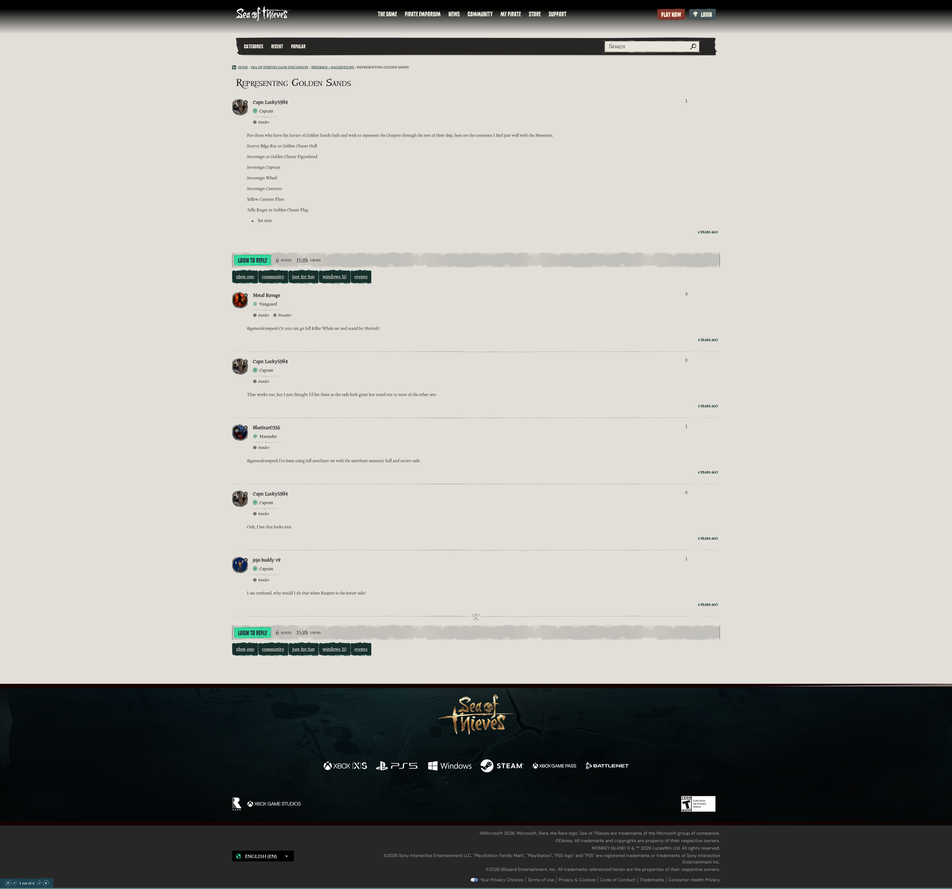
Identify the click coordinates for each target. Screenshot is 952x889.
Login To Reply (252, 260)
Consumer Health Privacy (694, 880)
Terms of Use (541, 880)
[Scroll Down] (39, 883)
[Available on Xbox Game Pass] (554, 766)
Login (706, 14)
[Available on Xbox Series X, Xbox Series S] (345, 766)
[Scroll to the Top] (8, 883)
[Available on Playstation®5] (397, 766)
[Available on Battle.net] (607, 766)
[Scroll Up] (14, 883)
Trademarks (652, 880)
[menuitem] (387, 14)
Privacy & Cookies (577, 880)
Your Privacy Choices (501, 880)
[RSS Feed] (235, 67)
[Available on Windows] (450, 766)
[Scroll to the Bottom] (46, 883)
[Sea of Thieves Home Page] (263, 14)
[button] (263, 856)
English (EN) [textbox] (261, 856)
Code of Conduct (618, 880)
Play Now (671, 14)
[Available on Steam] (502, 766)
